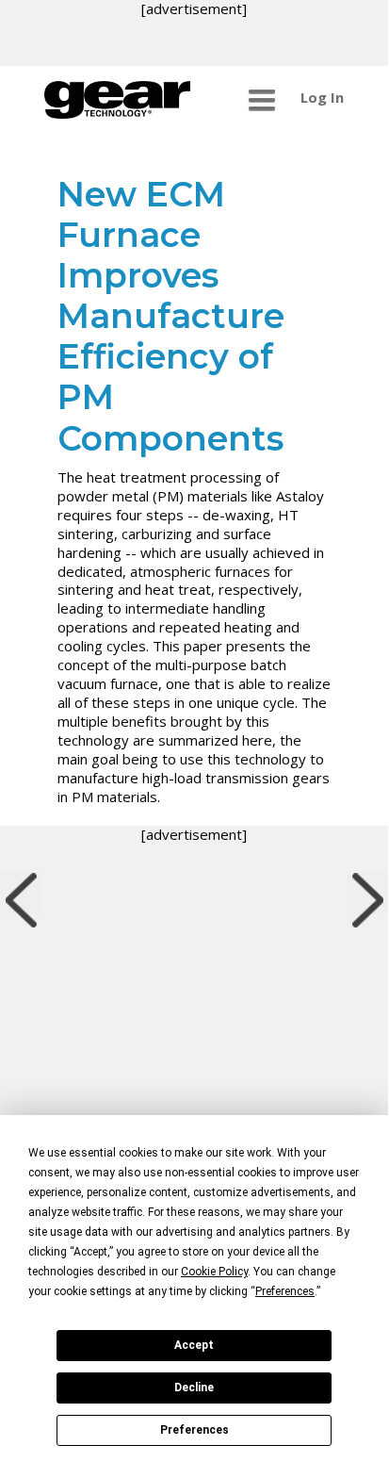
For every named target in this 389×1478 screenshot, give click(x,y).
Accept (194, 1345)
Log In (322, 97)
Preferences (194, 1430)
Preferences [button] (285, 1291)
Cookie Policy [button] (214, 1271)
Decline (194, 1387)
